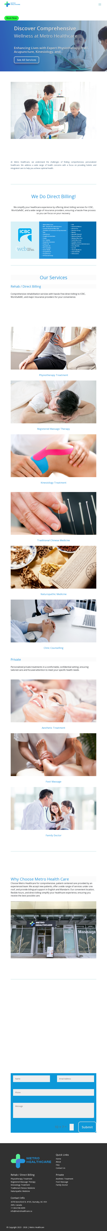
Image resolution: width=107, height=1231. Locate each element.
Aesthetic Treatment (53, 727)
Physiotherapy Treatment (53, 375)
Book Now (11, 18)
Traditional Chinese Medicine (53, 540)
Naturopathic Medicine (54, 594)
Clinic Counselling (53, 647)
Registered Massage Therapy (53, 428)
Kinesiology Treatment (53, 482)
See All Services (26, 60)
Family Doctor (53, 835)
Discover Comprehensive (45, 28)
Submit (87, 1127)
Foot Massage (53, 781)
